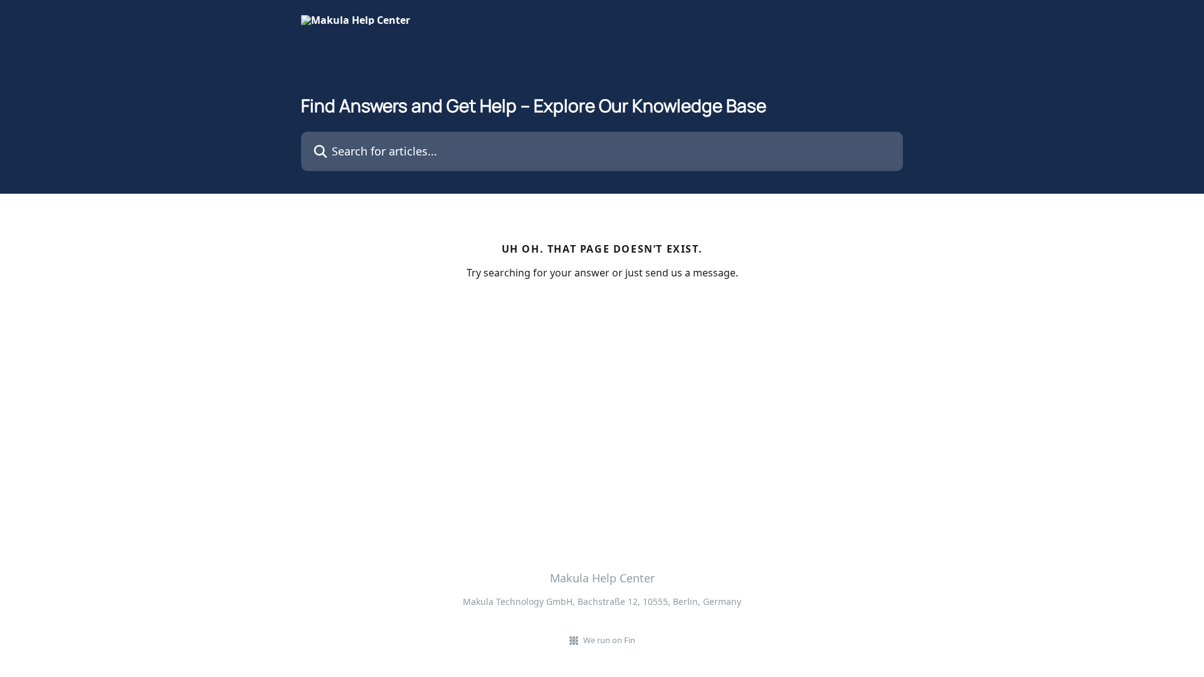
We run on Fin (609, 640)
